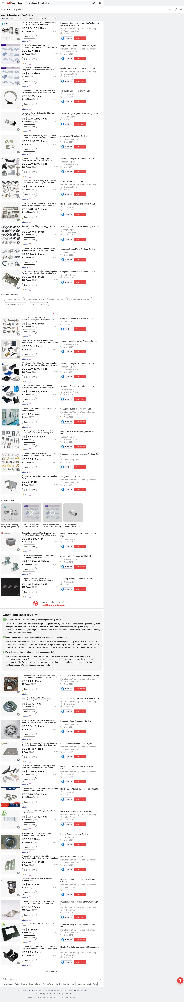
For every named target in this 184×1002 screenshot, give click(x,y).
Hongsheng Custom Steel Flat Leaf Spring (38, 114)
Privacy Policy (58, 994)
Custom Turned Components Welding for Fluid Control (40, 789)
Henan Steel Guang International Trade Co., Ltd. (78, 534)
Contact (68, 994)
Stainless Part (42, 18)
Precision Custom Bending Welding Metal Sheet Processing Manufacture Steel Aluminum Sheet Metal (38, 767)
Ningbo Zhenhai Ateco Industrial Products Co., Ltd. (79, 948)
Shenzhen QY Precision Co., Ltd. (74, 136)
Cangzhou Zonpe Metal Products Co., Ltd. (78, 249)
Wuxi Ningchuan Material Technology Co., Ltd (79, 226)
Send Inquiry (29, 36)
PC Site (76, 991)
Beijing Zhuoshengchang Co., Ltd (74, 834)
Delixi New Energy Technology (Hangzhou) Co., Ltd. (80, 432)
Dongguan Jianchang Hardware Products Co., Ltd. (79, 455)
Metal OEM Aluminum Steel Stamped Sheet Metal (39, 432)
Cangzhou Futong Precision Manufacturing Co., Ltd (80, 903)
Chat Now (68, 38)
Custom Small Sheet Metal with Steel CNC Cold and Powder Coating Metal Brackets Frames (39, 249)
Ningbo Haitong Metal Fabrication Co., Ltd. (78, 45)
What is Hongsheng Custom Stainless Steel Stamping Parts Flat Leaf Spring (72, 526)
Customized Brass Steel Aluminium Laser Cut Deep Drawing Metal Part (38, 91)
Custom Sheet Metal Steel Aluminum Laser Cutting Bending (39, 182)
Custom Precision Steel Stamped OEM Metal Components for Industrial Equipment (40, 947)
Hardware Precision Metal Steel (37, 880)
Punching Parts (22, 299)
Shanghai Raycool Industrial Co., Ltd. (75, 409)
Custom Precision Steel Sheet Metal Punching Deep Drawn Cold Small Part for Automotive (39, 227)
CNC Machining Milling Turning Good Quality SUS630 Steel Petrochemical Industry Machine (39, 23)
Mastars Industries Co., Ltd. (72, 856)
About (35, 994)
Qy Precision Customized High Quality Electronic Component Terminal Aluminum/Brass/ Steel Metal (39, 136)
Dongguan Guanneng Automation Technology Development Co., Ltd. (79, 24)
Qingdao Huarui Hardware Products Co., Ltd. (79, 341)
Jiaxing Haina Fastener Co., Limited (75, 556)
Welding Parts (48, 984)
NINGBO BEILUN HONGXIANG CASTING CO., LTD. (79, 767)
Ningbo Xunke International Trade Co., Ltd (78, 204)
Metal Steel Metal (38, 925)
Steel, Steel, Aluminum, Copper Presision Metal (36, 834)
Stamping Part (52, 18)
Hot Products (22, 991)
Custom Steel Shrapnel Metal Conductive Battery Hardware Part (38, 579)
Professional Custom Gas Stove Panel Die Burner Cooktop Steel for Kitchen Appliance (39, 744)
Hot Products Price (35, 991)
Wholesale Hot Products (53, 991)
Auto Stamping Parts (11, 984)
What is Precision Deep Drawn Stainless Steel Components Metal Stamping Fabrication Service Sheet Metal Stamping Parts (30, 526)
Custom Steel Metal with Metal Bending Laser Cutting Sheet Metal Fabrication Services (38, 319)
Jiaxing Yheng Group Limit (71, 181)
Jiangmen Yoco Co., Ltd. (70, 476)
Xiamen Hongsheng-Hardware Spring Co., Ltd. (79, 113)
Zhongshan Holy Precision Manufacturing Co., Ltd (79, 925)
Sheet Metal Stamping (42, 299)
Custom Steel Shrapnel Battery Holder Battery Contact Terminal (39, 454)
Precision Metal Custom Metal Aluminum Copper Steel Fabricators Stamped (39, 204)
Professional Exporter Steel (39, 477)
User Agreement (45, 994)
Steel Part (13, 18)
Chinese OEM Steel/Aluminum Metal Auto (38, 556)
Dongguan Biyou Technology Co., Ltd (75, 721)
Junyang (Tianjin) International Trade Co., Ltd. (79, 698)
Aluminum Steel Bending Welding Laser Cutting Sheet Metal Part (40, 341)
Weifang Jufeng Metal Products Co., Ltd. (77, 158)
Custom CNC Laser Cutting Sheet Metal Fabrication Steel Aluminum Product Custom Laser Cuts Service (39, 857)
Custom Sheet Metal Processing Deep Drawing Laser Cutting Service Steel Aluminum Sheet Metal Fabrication (38, 902)
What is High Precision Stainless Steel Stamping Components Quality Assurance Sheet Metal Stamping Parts (52, 526)
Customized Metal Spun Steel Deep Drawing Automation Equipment (39, 676)
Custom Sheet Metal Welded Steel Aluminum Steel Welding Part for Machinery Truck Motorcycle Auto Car (38, 159)
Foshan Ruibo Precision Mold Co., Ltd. (76, 743)
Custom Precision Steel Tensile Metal (39, 409)
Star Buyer (68, 991)
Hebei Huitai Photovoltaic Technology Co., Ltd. (80, 811)
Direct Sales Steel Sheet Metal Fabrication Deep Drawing (37, 699)
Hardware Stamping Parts (30, 984)
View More (50, 971)
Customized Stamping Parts (86, 984)
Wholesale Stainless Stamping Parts (66, 299)
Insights (84, 991)
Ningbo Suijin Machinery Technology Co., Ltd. (79, 789)
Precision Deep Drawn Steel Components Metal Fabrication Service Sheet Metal (40, 46)
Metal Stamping (31, 18)
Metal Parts (5, 18)
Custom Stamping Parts (12, 304)
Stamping (21, 18)
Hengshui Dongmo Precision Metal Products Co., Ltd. (79, 880)
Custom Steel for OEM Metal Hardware (39, 812)
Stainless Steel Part (87, 299)
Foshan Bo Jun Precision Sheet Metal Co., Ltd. (80, 675)
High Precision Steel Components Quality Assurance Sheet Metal (38, 69)
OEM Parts (7, 299)
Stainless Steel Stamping (65, 984)
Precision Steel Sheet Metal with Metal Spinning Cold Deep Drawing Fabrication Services (39, 272)
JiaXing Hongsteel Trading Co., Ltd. (75, 91)
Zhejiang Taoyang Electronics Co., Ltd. (76, 578)
